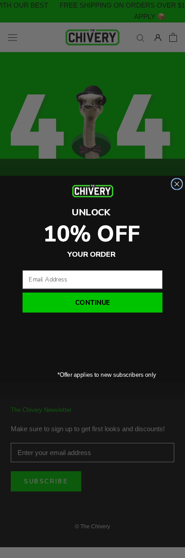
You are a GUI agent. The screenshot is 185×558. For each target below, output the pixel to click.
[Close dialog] (177, 184)
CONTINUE (92, 302)
